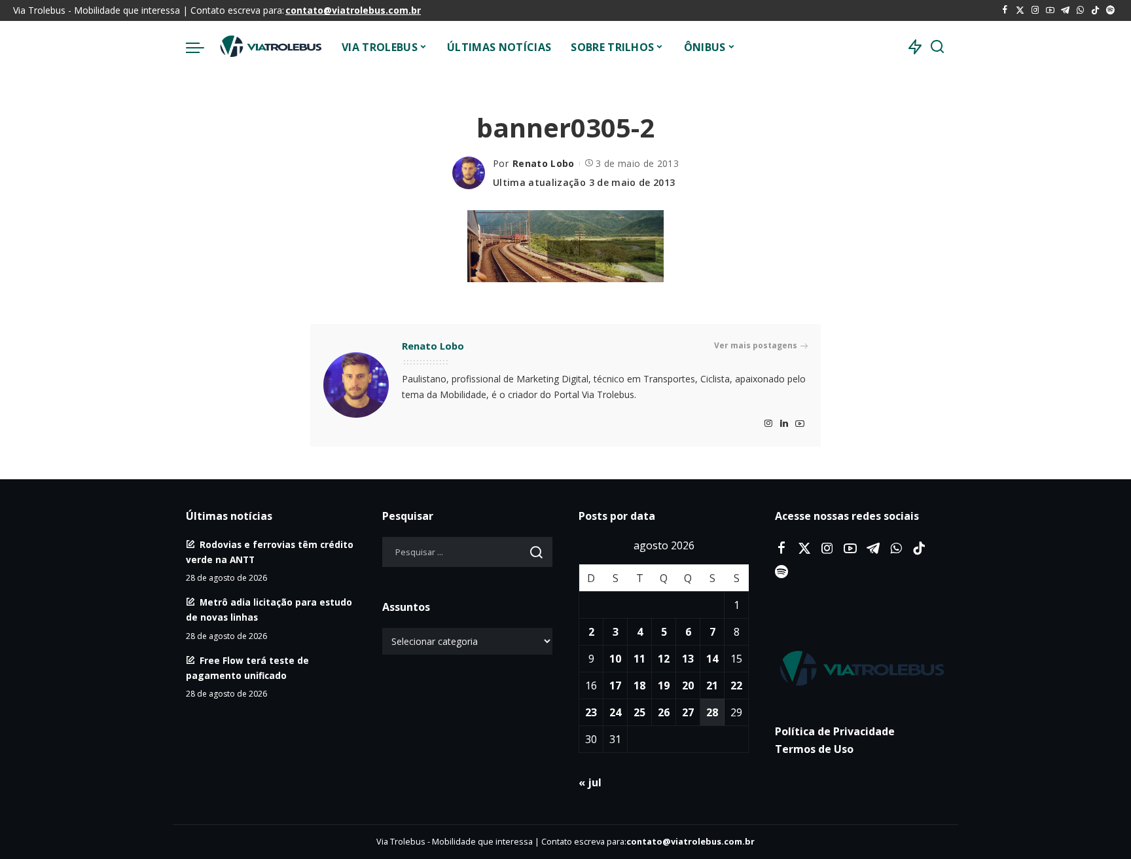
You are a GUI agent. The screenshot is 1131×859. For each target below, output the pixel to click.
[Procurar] (937, 47)
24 (615, 712)
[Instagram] (1035, 10)
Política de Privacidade (835, 731)
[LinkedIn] (784, 424)
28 (712, 712)
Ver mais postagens (755, 345)
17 (615, 685)
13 (688, 658)
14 (712, 658)
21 (712, 685)
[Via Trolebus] (269, 47)
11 (639, 658)
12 (664, 658)
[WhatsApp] (1080, 10)
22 (736, 685)
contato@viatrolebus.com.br (353, 10)
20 (688, 685)
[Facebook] (1005, 10)
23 (591, 712)
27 (688, 712)
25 (639, 712)
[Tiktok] (1095, 10)
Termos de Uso (814, 749)
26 (664, 712)
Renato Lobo (543, 163)
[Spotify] (1110, 10)
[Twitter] (1020, 10)
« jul (590, 782)
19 (664, 685)
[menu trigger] (201, 47)
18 (639, 685)
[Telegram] (1065, 10)
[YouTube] (1050, 10)
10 (615, 658)
